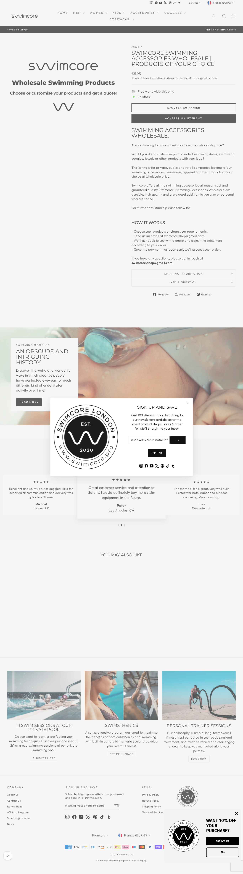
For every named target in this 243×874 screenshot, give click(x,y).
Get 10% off (222, 840)
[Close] (236, 813)
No (222, 852)
